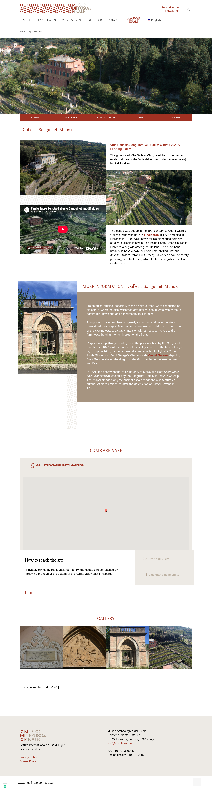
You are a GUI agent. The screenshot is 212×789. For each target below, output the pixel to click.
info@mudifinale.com (120, 743)
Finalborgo (151, 234)
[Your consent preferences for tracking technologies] (5, 786)
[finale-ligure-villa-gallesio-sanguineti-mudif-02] (41, 647)
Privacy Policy (28, 757)
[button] (106, 511)
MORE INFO (71, 117)
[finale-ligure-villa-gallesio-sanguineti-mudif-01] (84, 647)
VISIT (140, 117)
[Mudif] (56, 8)
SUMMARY (37, 117)
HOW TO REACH (106, 117)
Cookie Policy (28, 761)
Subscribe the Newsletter (170, 9)
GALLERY (175, 117)
